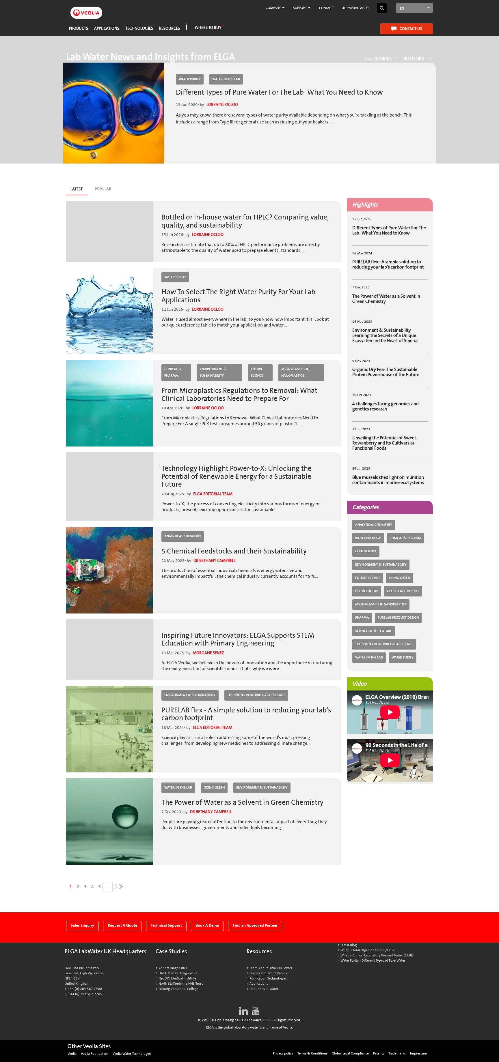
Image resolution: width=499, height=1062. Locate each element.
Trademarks (397, 1053)
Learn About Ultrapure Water (271, 968)
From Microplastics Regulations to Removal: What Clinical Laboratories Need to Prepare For (239, 395)
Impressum (418, 1053)
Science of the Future (373, 630)
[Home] (86, 9)
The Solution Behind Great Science (256, 695)
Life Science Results (403, 591)
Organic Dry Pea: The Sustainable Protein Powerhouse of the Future (385, 372)
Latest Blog (348, 945)
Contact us (411, 28)
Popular (103, 189)
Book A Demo (207, 925)
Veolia (72, 1053)
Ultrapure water (356, 7)
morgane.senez (208, 653)
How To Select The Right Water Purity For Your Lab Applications (238, 296)
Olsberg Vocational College (178, 988)
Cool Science (366, 551)
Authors (413, 58)
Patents (378, 1053)
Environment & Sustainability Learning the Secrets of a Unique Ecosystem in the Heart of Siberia (385, 335)
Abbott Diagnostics (173, 968)
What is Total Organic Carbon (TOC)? (367, 950)
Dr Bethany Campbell (214, 560)
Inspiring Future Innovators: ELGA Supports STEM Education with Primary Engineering (237, 639)
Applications (106, 28)
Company (274, 7)
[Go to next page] (115, 886)
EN (402, 8)
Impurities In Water (264, 988)
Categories (378, 58)
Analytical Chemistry (182, 536)
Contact (326, 7)
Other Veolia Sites (89, 1046)
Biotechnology (368, 538)
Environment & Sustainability (213, 372)
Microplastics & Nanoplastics (295, 372)
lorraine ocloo (222, 104)
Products (78, 28)
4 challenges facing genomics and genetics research (385, 406)
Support (300, 7)
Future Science (257, 372)
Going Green (214, 787)
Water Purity (190, 79)
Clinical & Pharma (172, 372)
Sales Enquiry (82, 925)
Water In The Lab (226, 79)
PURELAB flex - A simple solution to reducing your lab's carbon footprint (246, 714)
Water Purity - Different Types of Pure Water (372, 960)
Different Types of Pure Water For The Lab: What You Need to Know (279, 92)
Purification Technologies (268, 978)
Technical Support (166, 925)
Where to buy (208, 27)
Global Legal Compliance (350, 1053)
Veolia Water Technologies (132, 1053)
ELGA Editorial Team (212, 494)
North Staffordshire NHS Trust (181, 983)
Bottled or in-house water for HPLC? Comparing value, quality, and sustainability (245, 221)
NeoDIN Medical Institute (177, 978)
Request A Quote (122, 925)
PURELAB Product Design (398, 617)
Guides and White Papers (268, 973)
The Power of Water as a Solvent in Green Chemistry (242, 802)
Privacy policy (283, 1053)
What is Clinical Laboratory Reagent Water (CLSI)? (377, 955)
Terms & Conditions (312, 1053)
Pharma (362, 617)
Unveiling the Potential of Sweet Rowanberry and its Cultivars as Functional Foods (384, 443)
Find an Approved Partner (255, 925)
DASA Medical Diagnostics (178, 973)
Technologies (139, 28)
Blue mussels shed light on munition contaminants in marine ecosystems (388, 480)
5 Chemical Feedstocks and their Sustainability (234, 551)
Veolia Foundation (94, 1053)
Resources (169, 28)
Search (382, 8)
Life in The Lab (366, 591)
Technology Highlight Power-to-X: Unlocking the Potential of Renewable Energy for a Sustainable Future (236, 476)
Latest (78, 190)
